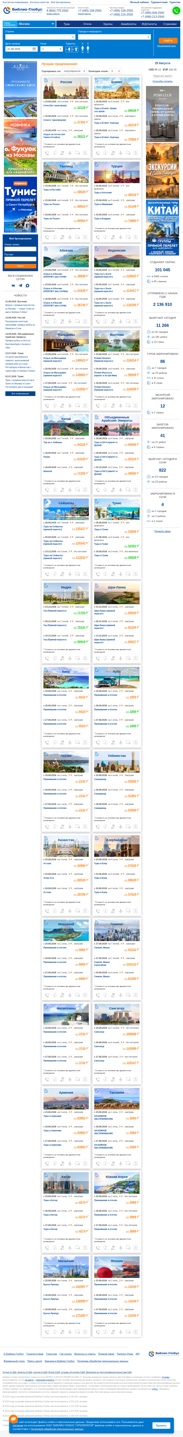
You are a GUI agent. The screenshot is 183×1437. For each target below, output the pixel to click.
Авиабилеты (128, 23)
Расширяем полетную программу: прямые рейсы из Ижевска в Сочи (20, 325)
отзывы (165, 1377)
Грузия (66, 755)
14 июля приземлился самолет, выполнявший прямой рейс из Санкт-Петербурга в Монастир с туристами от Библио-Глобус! (20, 364)
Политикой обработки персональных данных (57, 1429)
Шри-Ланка (117, 587)
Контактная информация (15, 2)
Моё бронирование (61, 2)
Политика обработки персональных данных (102, 1361)
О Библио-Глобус (14, 1353)
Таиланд (66, 166)
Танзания (116, 1092)
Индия (66, 587)
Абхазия (66, 250)
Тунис (117, 503)
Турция (117, 166)
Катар (66, 1176)
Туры (67, 23)
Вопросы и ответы (85, 1353)
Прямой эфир (162, 531)
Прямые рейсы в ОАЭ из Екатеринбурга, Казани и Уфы (18, 344)
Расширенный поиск (166, 46)
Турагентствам (159, 2)
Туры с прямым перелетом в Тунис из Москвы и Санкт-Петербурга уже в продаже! (19, 383)
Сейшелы (66, 503)
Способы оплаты (162, 81)
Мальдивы (66, 334)
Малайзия (66, 1261)
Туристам (174, 2)
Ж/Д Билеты (149, 23)
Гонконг (117, 924)
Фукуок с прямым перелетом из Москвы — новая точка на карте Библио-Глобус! (19, 308)
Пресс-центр (34, 1361)
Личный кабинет (139, 2)
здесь (155, 1389)
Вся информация (20, 393)
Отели (87, 23)
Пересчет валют (162, 75)
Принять (161, 1425)
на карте (29, 1380)
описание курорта (45, 1380)
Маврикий (66, 924)
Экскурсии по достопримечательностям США (109, 1372)
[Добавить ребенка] (75, 49)
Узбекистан (117, 755)
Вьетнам (117, 334)
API (138, 1353)
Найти (168, 40)
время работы (53, 14)
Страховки (169, 23)
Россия (66, 82)
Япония (117, 1261)
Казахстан (66, 840)
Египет (116, 82)
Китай (66, 419)
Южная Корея (117, 1176)
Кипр (66, 671)
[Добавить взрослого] (69, 49)
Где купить (66, 1353)
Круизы (108, 23)
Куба (117, 671)
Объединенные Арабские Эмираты (117, 419)
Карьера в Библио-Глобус (60, 1361)
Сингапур (116, 1008)
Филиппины (66, 1008)
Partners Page (125, 1353)
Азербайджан (117, 840)
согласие (18, 1425)
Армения (66, 1092)
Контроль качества (39, 2)
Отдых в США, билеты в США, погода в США (25, 1372)
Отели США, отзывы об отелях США (66, 1372)
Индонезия (117, 250)
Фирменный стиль (14, 1361)
